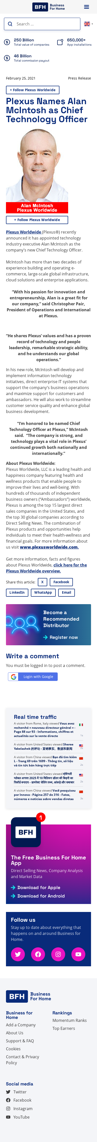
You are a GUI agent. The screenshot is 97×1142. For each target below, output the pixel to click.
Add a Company (21, 1025)
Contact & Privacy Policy (22, 1059)
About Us (14, 1033)
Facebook (61, 582)
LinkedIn (17, 592)
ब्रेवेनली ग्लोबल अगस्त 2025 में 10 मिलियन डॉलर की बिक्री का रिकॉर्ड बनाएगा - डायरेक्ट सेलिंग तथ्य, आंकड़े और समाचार (44, 778)
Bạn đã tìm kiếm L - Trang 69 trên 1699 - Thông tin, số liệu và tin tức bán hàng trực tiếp (45, 761)
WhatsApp (43, 592)
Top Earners (63, 1028)
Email (66, 592)
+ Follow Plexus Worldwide (32, 90)
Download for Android (41, 896)
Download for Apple (38, 887)
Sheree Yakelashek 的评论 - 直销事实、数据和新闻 (43, 746)
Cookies (13, 1049)
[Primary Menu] (86, 7)
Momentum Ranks (69, 1020)
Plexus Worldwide (24, 232)
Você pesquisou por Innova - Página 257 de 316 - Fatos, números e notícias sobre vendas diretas (45, 794)
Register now (64, 637)
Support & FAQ (20, 1041)
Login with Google (38, 676)
